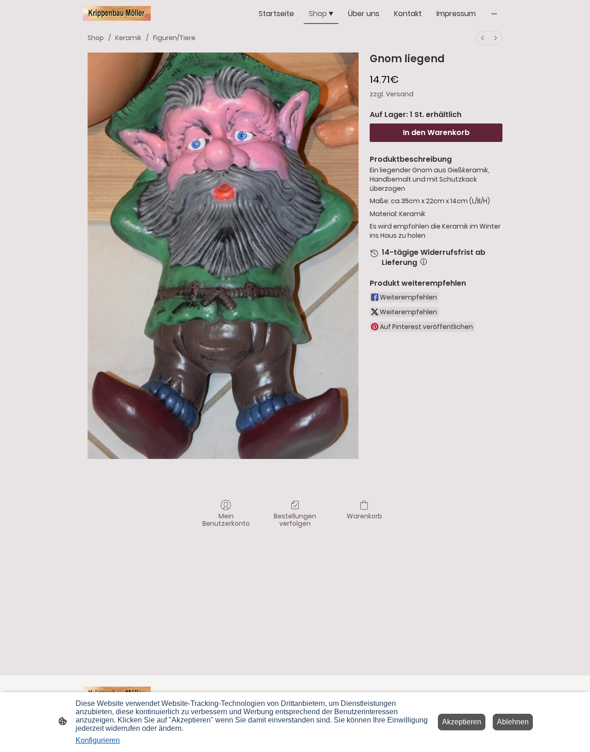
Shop (96, 37)
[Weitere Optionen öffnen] (494, 14)
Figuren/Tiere (174, 37)
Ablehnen (513, 722)
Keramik (128, 37)
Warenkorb (364, 515)
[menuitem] (482, 38)
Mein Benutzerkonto (226, 519)
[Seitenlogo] (117, 13)
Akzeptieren (461, 722)
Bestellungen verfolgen (295, 519)
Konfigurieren (98, 740)
